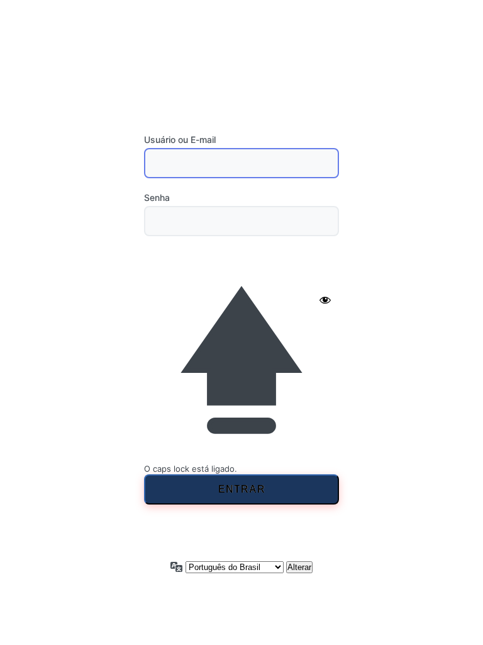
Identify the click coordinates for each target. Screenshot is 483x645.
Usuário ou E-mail (180, 139)
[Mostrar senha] (325, 299)
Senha (157, 197)
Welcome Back (241, 66)
